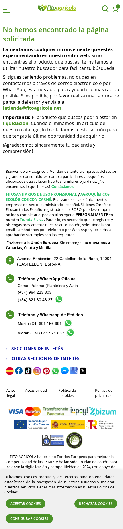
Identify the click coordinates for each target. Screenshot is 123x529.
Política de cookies (67, 393)
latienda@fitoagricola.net (32, 108)
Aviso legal (10, 393)
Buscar (105, 9)
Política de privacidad (104, 393)
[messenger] (65, 373)
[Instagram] (37, 373)
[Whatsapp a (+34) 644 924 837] (70, 335)
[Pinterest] (46, 373)
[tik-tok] (28, 373)
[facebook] (19, 373)
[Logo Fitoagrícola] (57, 7)
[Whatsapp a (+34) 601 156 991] (68, 325)
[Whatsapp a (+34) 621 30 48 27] (59, 301)
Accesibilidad (36, 390)
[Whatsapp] (55, 373)
